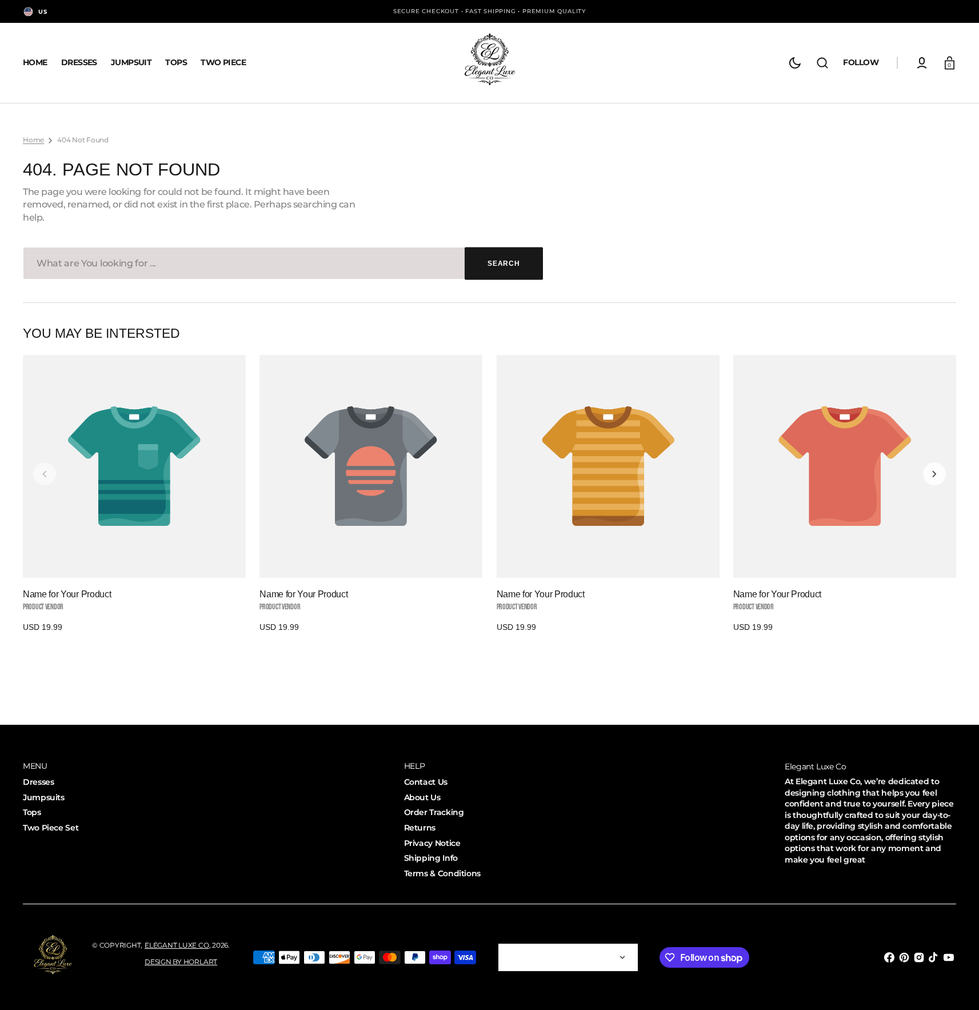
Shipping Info (431, 858)
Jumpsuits (44, 797)
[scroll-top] (955, 986)
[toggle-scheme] (795, 63)
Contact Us (425, 782)
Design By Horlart (181, 961)
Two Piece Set (50, 828)
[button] (822, 63)
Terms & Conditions (442, 873)
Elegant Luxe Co (177, 945)
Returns (419, 828)
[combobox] (283, 263)
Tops (32, 812)
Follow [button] (860, 62)
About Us (422, 797)
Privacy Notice (432, 843)
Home (33, 139)
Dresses (38, 782)
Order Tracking (434, 812)
